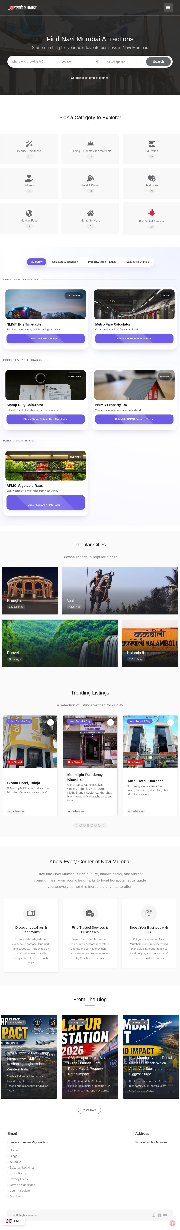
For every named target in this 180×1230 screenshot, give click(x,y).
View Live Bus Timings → (45, 338)
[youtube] (165, 1215)
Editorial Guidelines (22, 1167)
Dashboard (17, 1196)
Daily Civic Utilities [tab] (137, 261)
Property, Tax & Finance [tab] (102, 261)
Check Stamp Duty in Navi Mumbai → (45, 419)
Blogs (13, 1156)
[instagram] (153, 1215)
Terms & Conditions (22, 1185)
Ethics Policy (18, 1173)
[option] (30, 766)
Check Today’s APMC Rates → (46, 504)
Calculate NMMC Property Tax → (134, 419)
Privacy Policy (19, 1179)
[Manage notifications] (172, 1223)
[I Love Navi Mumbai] (83, 8)
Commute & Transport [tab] (65, 261)
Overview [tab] (37, 261)
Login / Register (20, 1190)
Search (158, 61)
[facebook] (159, 1215)
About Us (16, 1161)
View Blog (89, 1109)
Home (14, 1150)
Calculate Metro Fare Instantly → (134, 338)
